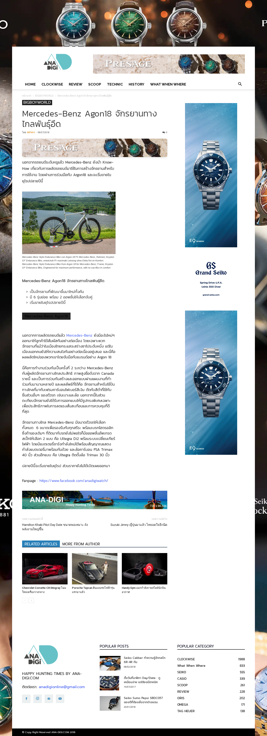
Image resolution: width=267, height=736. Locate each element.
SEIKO (181, 672)
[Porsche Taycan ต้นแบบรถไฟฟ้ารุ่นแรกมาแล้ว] (94, 568)
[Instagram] (37, 699)
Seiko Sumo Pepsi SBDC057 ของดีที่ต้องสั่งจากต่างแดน (143, 700)
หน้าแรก (26, 95)
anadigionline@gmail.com (62, 687)
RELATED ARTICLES (41, 544)
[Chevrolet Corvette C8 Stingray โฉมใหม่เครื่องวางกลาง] (45, 568)
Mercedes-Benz (79, 335)
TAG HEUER (186, 710)
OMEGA (182, 704)
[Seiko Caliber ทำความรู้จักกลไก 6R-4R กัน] (110, 663)
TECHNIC (115, 84)
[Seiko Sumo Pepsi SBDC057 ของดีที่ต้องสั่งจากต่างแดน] (110, 703)
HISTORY (136, 84)
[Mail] (49, 699)
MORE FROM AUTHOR (81, 544)
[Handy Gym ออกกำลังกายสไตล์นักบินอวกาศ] (144, 568)
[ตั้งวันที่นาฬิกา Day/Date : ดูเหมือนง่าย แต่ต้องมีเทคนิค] (109, 683)
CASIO (181, 678)
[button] (240, 84)
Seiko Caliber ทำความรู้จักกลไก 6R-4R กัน (144, 660)
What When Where (168, 84)
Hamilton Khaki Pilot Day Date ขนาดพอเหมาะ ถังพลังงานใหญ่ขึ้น (55, 527)
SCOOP (94, 84)
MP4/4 (30, 132)
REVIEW (75, 84)
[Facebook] (26, 699)
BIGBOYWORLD (44, 95)
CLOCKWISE (52, 84)
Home (30, 84)
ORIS (180, 697)
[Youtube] (60, 699)
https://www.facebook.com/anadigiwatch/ (73, 480)
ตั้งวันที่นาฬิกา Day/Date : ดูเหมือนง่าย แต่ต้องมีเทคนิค (142, 680)
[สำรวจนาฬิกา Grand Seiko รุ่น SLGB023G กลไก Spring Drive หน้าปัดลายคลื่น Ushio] (211, 279)
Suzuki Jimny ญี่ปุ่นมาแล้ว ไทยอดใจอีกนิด (139, 525)
